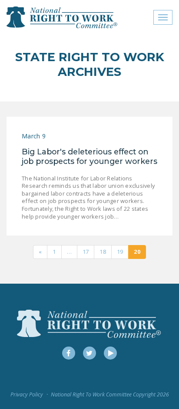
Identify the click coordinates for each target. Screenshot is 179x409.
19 (120, 251)
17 (86, 251)
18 (102, 251)
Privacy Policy (26, 394)
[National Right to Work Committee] (62, 17)
